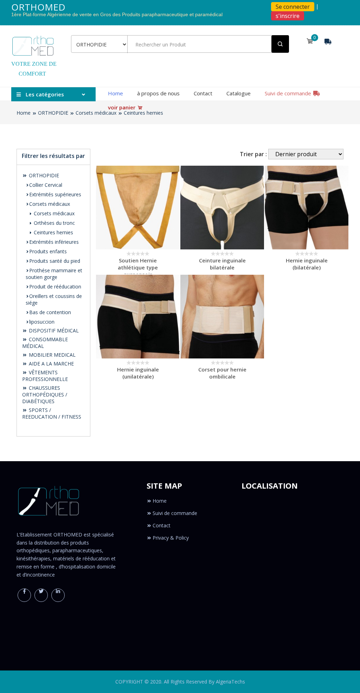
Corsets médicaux (96, 112)
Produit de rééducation (55, 286)
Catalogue (238, 93)
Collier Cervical (45, 185)
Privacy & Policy (171, 537)
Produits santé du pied (54, 261)
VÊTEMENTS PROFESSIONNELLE (45, 375)
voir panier (122, 107)
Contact (203, 93)
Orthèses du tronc (53, 223)
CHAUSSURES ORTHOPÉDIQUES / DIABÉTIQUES (44, 394)
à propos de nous (158, 93)
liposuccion (41, 321)
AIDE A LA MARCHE (50, 363)
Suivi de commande (289, 93)
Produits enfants (48, 251)
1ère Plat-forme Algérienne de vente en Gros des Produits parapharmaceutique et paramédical (117, 14)
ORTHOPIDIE (53, 112)
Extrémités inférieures (54, 242)
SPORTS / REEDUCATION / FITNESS (51, 413)
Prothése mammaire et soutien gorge (54, 273)
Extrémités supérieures (55, 194)
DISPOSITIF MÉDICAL (53, 330)
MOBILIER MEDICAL (51, 354)
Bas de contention (50, 312)
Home (115, 93)
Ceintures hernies (143, 112)
